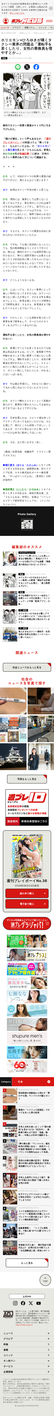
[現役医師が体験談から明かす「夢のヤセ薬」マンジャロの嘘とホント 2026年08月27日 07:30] (13, 701)
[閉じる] (51, 8)
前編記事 (24, 153)
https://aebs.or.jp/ (24, 1325)
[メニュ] (49, 20)
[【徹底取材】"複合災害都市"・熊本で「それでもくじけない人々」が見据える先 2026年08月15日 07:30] (13, 756)
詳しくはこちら (17, 13)
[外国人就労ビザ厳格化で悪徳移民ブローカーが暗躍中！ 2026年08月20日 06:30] (13, 728)
